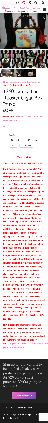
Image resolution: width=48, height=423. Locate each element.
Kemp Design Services (29, 414)
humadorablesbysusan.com (22, 407)
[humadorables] (21, 9)
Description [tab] (24, 157)
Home (5, 81)
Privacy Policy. (9, 417)
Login (19, 417)
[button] (36, 2)
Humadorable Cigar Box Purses (23, 81)
